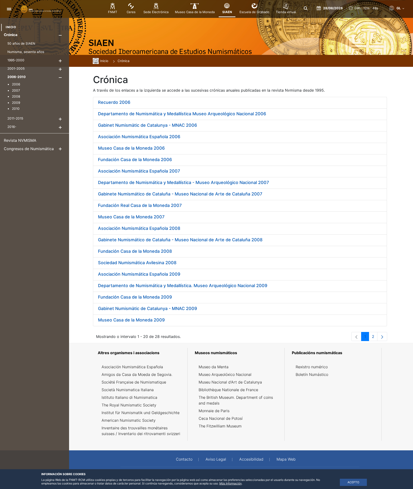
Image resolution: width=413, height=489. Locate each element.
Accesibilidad (251, 459)
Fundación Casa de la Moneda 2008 (135, 251)
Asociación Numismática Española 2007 (139, 171)
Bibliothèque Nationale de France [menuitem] (228, 389)
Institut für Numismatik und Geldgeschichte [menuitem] (140, 412)
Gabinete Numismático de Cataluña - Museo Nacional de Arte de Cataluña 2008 (180, 239)
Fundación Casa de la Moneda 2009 (135, 297)
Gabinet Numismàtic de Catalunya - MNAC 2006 (147, 125)
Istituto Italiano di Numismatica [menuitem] (129, 397)
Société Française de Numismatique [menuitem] (134, 382)
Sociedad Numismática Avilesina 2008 (137, 262)
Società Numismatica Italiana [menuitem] (128, 389)
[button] (60, 35)
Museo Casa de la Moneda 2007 (131, 216)
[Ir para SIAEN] (40, 8)
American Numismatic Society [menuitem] (129, 420)
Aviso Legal (216, 459)
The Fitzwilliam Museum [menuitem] (220, 426)
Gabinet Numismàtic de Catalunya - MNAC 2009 (147, 308)
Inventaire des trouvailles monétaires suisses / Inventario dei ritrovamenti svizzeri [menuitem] (141, 431)
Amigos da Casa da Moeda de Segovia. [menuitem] (137, 374)
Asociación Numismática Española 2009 (139, 274)
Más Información (230, 483)
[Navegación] (9, 9)
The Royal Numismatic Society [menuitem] (129, 405)
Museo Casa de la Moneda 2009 (131, 319)
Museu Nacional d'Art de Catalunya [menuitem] (230, 382)
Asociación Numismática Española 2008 (139, 228)
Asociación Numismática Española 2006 (139, 136)
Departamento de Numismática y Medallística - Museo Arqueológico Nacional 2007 (183, 182)
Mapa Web (286, 459)
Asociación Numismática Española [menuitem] (132, 366)
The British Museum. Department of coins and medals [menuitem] (236, 400)
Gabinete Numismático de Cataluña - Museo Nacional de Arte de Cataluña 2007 (180, 193)
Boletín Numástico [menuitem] (312, 374)
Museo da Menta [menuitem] (213, 366)
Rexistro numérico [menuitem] (312, 366)
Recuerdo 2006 (114, 102)
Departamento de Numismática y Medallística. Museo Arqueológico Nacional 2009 (182, 285)
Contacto (184, 459)
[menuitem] (11, 27)
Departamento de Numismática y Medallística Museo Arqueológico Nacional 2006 (182, 113)
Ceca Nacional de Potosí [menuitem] (221, 418)
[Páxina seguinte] (382, 336)
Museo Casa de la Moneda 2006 (131, 148)
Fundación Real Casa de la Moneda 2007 (140, 205)
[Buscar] (305, 8)
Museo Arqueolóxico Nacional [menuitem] (225, 374)
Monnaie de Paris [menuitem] (214, 410)
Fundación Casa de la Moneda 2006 (135, 159)
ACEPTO (353, 482)
